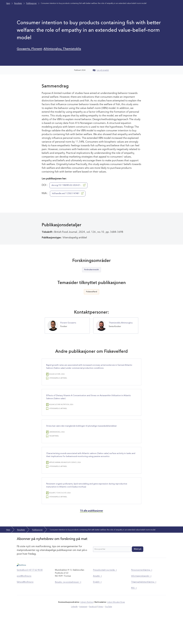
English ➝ (97, 582)
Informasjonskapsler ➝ (141, 576)
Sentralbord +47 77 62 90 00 (30, 570)
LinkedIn (74, 607)
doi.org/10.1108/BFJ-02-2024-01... (66, 185)
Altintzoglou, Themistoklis (62, 49)
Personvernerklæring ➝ (141, 570)
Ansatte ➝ (97, 576)
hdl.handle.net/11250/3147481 (66, 194)
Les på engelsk (103, 70)
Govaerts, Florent (29, 49)
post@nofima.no (24, 576)
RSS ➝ (134, 588)
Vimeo (100, 607)
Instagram (83, 607)
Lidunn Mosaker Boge (116, 602)
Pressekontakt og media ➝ (105, 570)
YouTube (108, 607)
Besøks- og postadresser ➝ (68, 582)
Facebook (93, 607)
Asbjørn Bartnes (86, 602)
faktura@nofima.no (25, 582)
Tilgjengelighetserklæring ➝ (143, 582)
